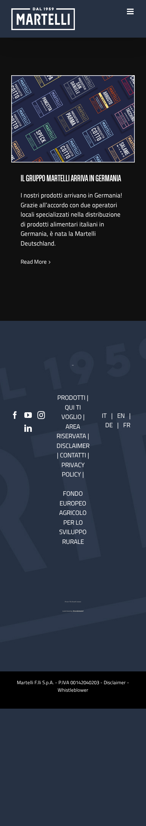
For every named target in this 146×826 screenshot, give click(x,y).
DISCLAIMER (73, 446)
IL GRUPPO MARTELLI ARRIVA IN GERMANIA (73, 109)
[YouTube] (28, 415)
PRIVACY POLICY (73, 470)
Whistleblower (73, 690)
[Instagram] (41, 415)
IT (104, 416)
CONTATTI (74, 455)
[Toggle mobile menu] (131, 11)
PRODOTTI (71, 397)
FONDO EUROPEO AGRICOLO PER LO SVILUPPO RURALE (72, 518)
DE (109, 425)
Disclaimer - (116, 682)
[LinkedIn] (28, 428)
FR (126, 425)
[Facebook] (15, 415)
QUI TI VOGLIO (71, 412)
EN (121, 416)
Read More (34, 262)
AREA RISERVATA (72, 431)
